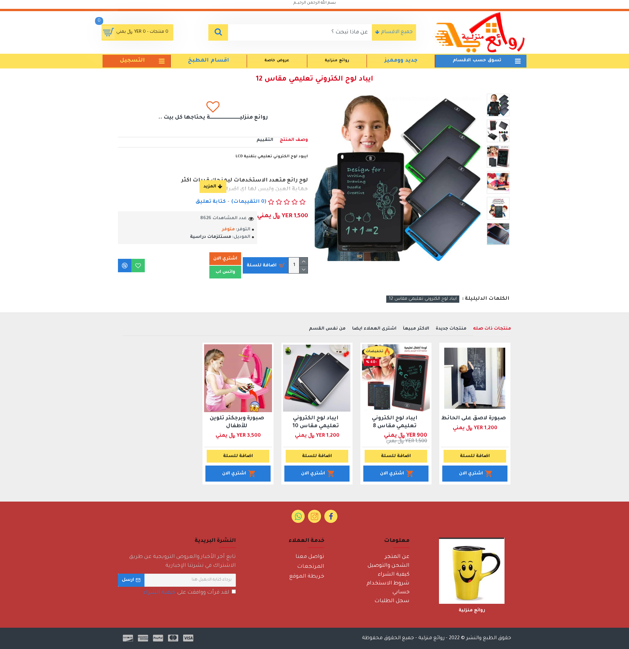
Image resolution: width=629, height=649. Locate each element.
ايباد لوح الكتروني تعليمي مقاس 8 (394, 422)
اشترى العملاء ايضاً (374, 328)
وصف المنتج (294, 140)
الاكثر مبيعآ (416, 328)
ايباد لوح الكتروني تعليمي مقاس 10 (316, 422)
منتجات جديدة (451, 328)
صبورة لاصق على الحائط (473, 418)
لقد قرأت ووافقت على (186, 593)
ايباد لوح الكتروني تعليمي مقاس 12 (423, 298)
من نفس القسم (327, 328)
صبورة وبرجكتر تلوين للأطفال (237, 422)
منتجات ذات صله (492, 328)
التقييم (265, 140)
